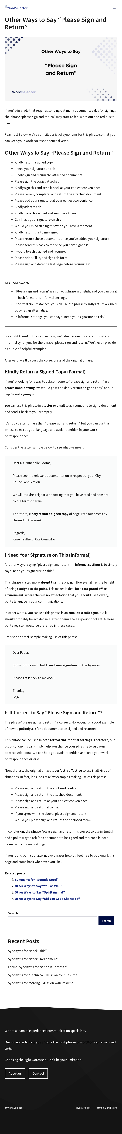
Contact (38, 1073)
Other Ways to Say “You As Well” (38, 886)
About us (15, 1073)
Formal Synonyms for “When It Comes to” (38, 967)
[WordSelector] (16, 8)
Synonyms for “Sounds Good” (37, 879)
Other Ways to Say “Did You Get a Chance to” (47, 899)
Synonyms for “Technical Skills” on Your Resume (42, 975)
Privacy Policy (82, 1108)
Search (13, 913)
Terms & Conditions (106, 1108)
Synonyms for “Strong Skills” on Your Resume (40, 983)
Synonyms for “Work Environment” (33, 959)
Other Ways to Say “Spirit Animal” (40, 892)
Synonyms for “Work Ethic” (27, 951)
